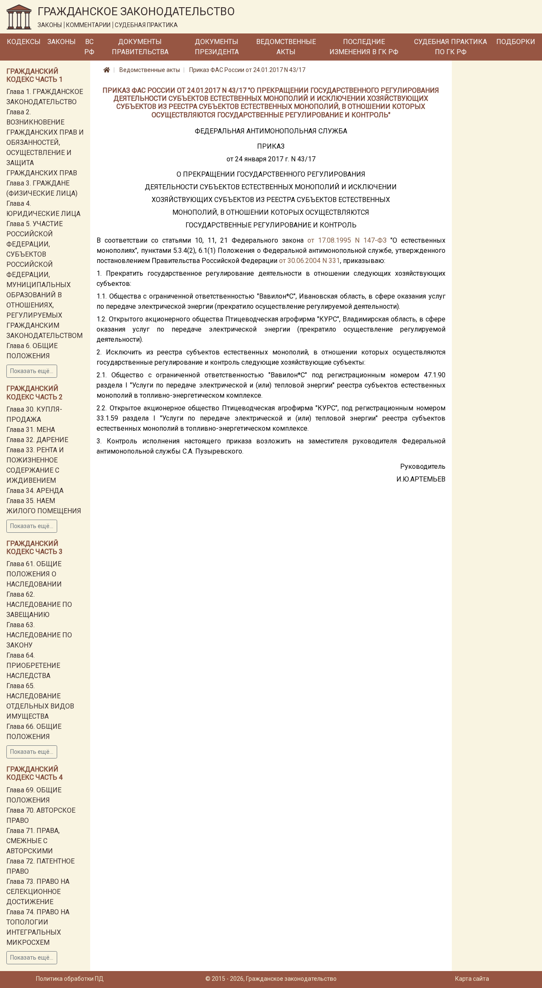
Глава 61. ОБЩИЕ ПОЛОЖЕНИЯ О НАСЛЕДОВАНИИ (34, 574)
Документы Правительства (140, 47)
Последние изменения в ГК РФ (363, 47)
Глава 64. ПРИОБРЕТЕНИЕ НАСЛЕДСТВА (33, 665)
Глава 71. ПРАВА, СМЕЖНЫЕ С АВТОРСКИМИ (33, 841)
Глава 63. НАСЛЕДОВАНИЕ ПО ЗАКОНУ (39, 635)
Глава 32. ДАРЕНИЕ (37, 440)
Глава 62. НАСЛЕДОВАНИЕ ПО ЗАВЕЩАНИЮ (39, 604)
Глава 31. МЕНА (30, 430)
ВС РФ (89, 47)
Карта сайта (472, 978)
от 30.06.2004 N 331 (309, 261)
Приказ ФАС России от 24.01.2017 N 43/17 (247, 69)
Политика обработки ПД (70, 978)
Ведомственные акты (286, 47)
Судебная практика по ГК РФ (450, 47)
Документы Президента (217, 47)
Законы (61, 42)
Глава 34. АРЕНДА (35, 491)
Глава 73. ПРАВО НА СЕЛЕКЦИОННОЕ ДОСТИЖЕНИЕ (37, 891)
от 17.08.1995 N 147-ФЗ (347, 240)
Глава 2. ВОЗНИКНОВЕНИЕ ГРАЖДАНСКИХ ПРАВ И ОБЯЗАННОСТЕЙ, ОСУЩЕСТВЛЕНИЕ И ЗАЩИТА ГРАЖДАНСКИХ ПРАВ (45, 142)
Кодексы (24, 42)
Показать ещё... (31, 371)
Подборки (515, 42)
